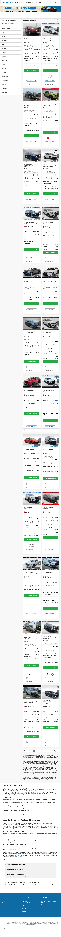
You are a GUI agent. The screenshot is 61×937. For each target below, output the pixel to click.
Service (23, 907)
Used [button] (17, 2)
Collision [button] (43, 2)
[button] (39, 29)
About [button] (40, 2)
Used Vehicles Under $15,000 (9, 22)
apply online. (19, 856)
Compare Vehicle (30, 84)
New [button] (19, 2)
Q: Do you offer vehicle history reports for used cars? (16, 876)
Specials (23, 904)
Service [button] (33, 2)
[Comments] (38, 53)
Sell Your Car (23, 2)
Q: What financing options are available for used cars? (16, 871)
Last (49, 750)
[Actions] (38, 39)
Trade (23, 905)
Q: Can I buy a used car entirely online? (13, 867)
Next (44, 750)
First (26, 750)
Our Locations (25, 910)
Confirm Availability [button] (32, 70)
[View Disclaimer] (35, 53)
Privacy (26, 927)
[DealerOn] (6, 927)
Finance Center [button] (28, 2)
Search (54, 15)
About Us (24, 908)
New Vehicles (25, 901)
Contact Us (24, 911)
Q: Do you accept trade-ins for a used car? (14, 869)
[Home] (15, 2)
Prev (31, 750)
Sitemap (22, 927)
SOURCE (4, 888)
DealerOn (18, 927)
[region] (50, 247)
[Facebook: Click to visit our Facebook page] (4, 902)
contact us (47, 886)
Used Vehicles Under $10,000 (9, 20)
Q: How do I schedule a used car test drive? (14, 874)
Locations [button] (36, 2)
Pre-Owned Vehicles (26, 902)
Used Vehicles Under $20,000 (9, 23)
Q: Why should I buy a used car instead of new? (15, 864)
